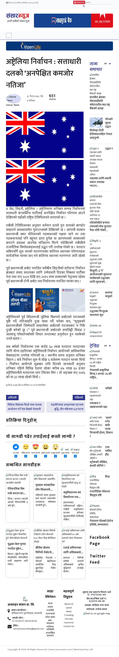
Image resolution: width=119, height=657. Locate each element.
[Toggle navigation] (8, 35)
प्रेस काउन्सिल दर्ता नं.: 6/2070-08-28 (97, 600)
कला (50, 603)
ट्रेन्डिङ (94, 346)
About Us (68, 604)
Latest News (69, 609)
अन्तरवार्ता (50, 613)
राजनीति (50, 610)
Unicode (69, 619)
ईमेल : (16, 625)
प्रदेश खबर (50, 617)
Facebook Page (100, 540)
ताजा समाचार (96, 66)
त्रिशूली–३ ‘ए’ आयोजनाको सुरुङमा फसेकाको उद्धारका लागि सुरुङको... (101, 276)
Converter (69, 622)
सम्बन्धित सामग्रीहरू (23, 465)
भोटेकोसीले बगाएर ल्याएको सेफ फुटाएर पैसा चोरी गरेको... (100, 226)
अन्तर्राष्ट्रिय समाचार (50, 634)
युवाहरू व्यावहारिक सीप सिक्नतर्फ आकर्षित (45, 490)
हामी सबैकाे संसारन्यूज (18, 21)
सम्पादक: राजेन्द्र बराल (96, 609)
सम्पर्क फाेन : (18, 618)
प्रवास (50, 607)
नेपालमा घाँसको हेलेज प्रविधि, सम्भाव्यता (101, 523)
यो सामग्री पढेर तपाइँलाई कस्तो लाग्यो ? (40, 437)
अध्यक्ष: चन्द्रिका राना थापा (97, 605)
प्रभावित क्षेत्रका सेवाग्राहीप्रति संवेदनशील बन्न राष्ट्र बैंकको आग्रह (100, 103)
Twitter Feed (98, 559)
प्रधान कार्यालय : (19, 610)
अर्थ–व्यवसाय (50, 622)
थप (105, 63)
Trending (69, 615)
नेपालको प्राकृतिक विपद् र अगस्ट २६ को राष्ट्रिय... (101, 374)
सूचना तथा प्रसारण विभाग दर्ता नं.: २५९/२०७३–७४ (97, 593)
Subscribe (80, 2)
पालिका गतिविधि (50, 628)
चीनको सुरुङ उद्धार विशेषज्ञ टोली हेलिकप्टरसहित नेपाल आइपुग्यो (101, 128)
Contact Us (69, 626)
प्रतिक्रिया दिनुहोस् (21, 420)
